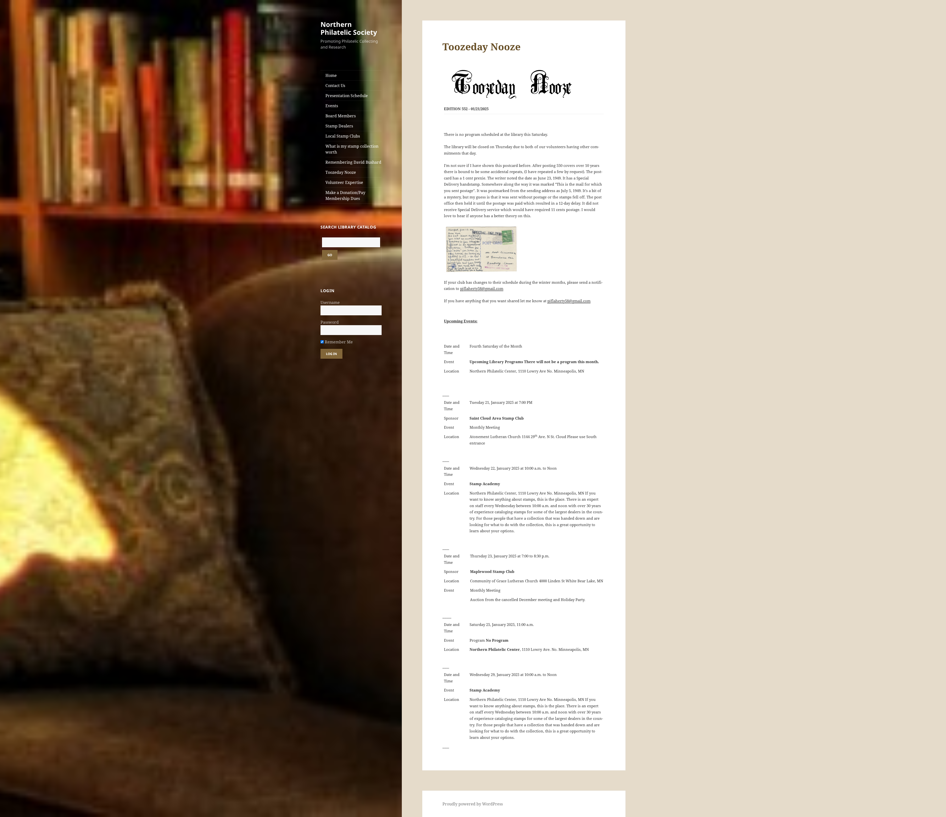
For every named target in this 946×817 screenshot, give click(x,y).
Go (329, 255)
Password (330, 322)
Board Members (340, 116)
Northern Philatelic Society (349, 28)
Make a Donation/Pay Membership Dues (345, 195)
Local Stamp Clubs (342, 136)
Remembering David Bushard (353, 162)
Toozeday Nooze (340, 172)
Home (331, 75)
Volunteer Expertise (344, 182)
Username (330, 302)
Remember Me (338, 342)
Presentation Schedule (346, 95)
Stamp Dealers (339, 126)
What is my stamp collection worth (351, 149)
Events (331, 105)
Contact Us (335, 85)
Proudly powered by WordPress (472, 804)
